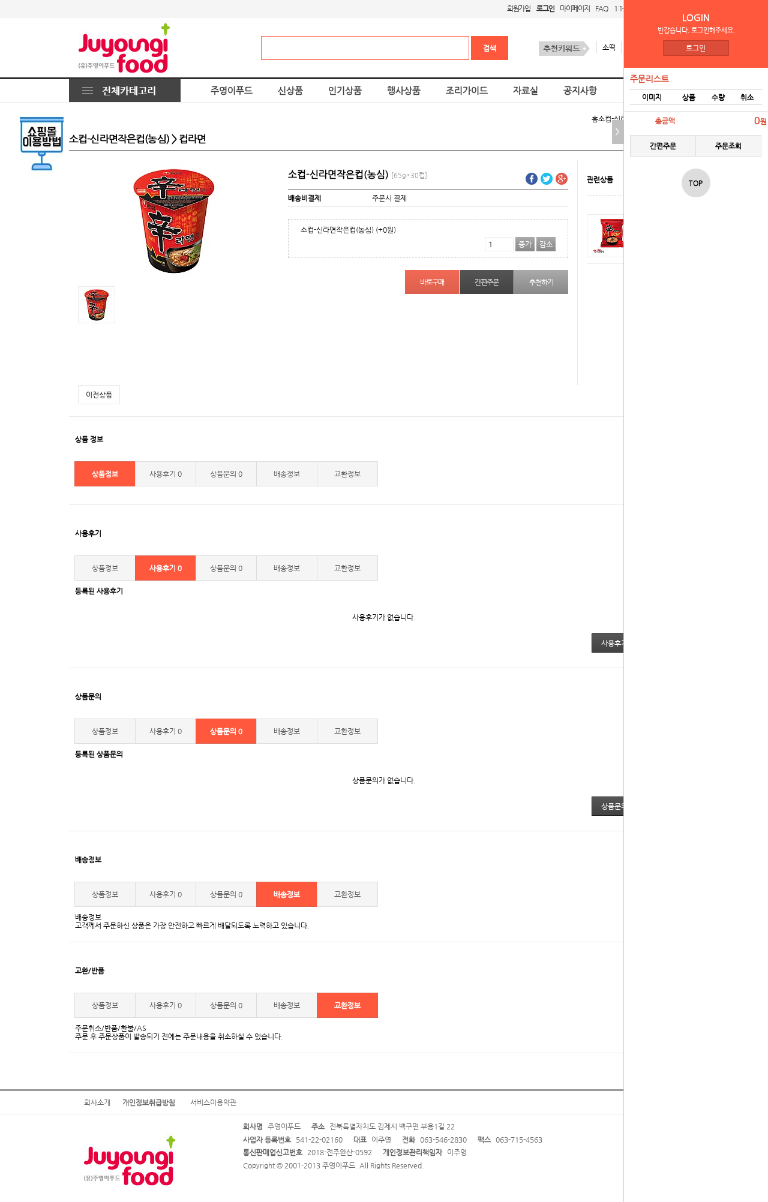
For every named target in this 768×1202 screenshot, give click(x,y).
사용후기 (165, 474)
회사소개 (97, 1102)
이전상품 (99, 394)
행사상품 (404, 90)
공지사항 (580, 90)
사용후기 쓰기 (622, 643)
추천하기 (541, 282)
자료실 (525, 90)
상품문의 (226, 474)
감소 (546, 244)
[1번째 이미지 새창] (96, 304)
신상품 (290, 90)
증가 (525, 244)
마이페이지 (574, 8)
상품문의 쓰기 (622, 806)
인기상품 (345, 90)
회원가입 (518, 8)
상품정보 (105, 474)
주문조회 (728, 146)
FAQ (601, 8)
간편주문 (663, 146)
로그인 (696, 48)
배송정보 (287, 474)
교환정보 (347, 474)
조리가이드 (467, 90)
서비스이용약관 (213, 1102)
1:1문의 (624, 8)
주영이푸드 (232, 90)
